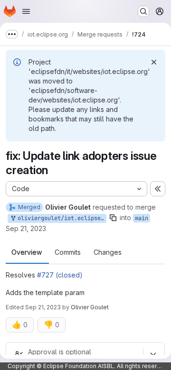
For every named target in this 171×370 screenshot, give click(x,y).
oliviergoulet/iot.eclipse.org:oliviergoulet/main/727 (60, 218)
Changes (108, 252)
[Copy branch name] (113, 217)
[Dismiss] (154, 62)
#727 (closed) (60, 275)
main (141, 218)
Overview (26, 252)
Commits (68, 252)
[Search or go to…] (143, 11)
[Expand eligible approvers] (153, 354)
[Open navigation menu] (26, 11)
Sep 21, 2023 (26, 228)
